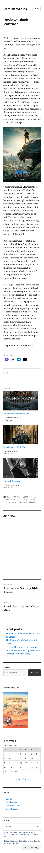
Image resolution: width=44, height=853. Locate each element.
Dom (9, 497)
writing (13, 499)
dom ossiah (8, 502)
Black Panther (32, 499)
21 (16, 767)
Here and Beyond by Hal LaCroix (21, 647)
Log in (9, 799)
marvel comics (19, 502)
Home (6, 820)
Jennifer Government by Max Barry (23, 650)
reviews (6, 499)
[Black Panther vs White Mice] (20, 434)
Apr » (25, 779)
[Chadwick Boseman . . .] (20, 468)
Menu (36, 9)
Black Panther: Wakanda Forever (16, 413)
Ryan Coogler (31, 502)
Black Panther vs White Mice (14, 447)
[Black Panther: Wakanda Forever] (20, 400)
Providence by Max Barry (18, 654)
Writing (7, 826)
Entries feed (11, 802)
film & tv (33, 497)
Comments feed (13, 805)
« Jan (18, 779)
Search (6, 668)
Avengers (22, 499)
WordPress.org (13, 809)
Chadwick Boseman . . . (12, 481)
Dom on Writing (15, 9)
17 (32, 763)
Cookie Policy (16, 843)
